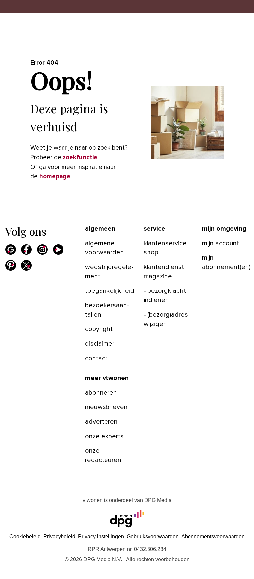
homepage (54, 177)
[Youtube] (58, 249)
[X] (26, 265)
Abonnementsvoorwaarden (213, 536)
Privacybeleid (59, 536)
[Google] (10, 249)
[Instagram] (42, 249)
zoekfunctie (80, 157)
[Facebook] (26, 249)
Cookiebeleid (25, 536)
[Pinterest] (10, 265)
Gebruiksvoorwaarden (153, 536)
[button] (101, 536)
